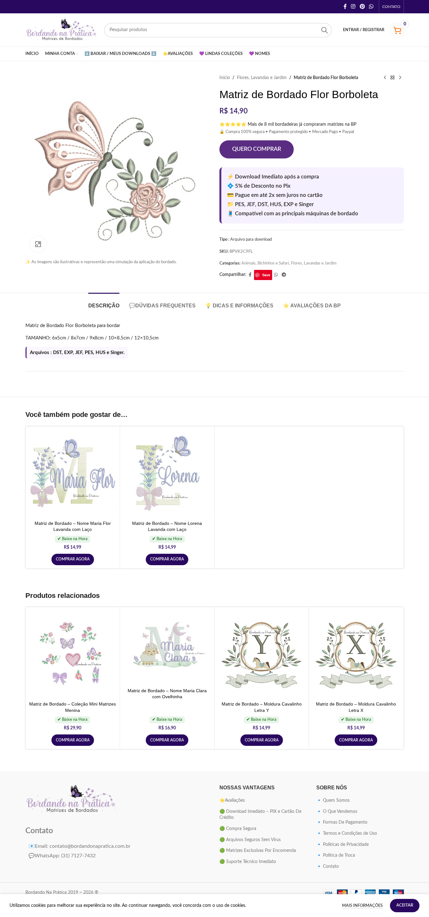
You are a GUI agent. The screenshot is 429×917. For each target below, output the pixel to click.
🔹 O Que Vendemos (336, 811)
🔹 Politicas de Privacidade (342, 844)
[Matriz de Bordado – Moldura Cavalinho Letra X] (356, 654)
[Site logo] (61, 30)
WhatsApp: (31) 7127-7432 (62, 855)
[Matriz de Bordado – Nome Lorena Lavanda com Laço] (167, 474)
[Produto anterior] (385, 78)
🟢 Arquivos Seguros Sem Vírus (250, 840)
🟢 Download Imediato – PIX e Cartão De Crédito (260, 814)
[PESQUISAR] (324, 30)
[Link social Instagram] (353, 6)
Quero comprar (256, 149)
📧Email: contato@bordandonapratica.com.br (80, 846)
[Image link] (71, 799)
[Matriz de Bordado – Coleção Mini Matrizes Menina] (73, 654)
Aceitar (404, 905)
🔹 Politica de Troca (335, 855)
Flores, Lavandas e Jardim (262, 78)
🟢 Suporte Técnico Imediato (247, 862)
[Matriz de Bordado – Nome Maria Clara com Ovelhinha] (167, 647)
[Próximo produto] (400, 78)
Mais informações (363, 906)
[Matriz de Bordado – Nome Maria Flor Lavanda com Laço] (73, 474)
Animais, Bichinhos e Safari (265, 263)
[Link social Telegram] (284, 275)
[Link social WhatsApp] (371, 6)
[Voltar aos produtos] (392, 78)
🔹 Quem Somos (333, 800)
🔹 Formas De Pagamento (341, 822)
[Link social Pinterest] (362, 6)
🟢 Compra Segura (237, 829)
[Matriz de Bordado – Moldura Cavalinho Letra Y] (262, 654)
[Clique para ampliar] (38, 244)
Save (266, 274)
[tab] (103, 302)
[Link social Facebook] (345, 6)
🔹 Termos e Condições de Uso (346, 833)
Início (224, 78)
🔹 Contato (327, 866)
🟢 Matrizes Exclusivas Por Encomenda (257, 850)
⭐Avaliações (232, 800)
